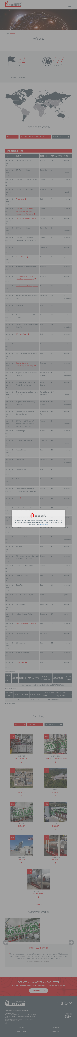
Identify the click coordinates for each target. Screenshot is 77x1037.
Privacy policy (44, 525)
